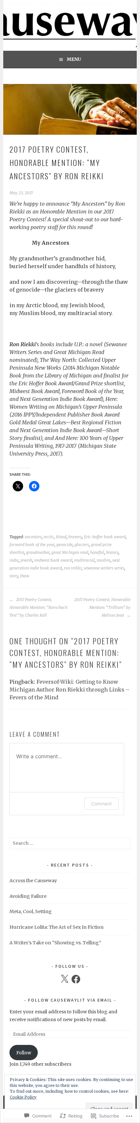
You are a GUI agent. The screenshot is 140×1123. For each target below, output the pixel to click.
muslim (103, 560)
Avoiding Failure (28, 896)
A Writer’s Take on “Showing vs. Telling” (55, 943)
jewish (26, 560)
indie (14, 560)
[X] (64, 979)
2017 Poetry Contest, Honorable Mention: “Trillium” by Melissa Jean (102, 607)
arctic (49, 536)
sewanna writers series (104, 568)
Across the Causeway (33, 880)
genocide (64, 544)
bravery (75, 536)
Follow (23, 1053)
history (112, 552)
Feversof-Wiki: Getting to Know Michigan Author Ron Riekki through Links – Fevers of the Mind (69, 689)
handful (97, 552)
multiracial (84, 560)
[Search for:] (70, 843)
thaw (24, 575)
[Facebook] (76, 979)
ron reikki (73, 568)
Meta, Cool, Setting (30, 911)
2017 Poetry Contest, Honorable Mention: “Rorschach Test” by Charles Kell (38, 607)
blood (61, 536)
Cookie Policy (23, 1097)
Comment (101, 803)
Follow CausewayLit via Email (70, 1000)
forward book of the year (31, 544)
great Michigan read (69, 552)
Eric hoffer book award (105, 536)
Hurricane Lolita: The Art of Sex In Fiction (56, 927)
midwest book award (53, 560)
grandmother (37, 552)
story (13, 575)
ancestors (33, 536)
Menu (74, 59)
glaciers (82, 544)
